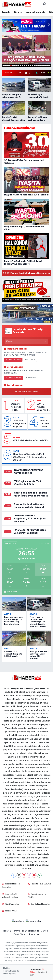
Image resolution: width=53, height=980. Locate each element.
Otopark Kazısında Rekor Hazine (16, 407)
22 (44, 65)
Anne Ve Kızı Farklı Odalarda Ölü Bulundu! (45, 423)
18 (36, 65)
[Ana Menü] (48, 4)
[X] (19, 875)
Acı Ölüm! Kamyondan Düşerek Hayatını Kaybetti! (19, 423)
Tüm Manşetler (12, 904)
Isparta (6, 12)
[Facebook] (13, 875)
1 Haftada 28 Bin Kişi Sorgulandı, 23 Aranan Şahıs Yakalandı (29, 518)
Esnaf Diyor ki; (20, 934)
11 (22, 65)
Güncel (44, 931)
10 (20, 65)
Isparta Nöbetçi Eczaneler (11, 885)
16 (32, 65)
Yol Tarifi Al (31, 359)
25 (50, 65)
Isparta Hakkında (35, 12)
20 (40, 65)
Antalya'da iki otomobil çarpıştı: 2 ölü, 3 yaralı (13, 654)
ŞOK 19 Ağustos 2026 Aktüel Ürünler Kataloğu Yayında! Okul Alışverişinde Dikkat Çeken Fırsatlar (43, 407)
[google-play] (33, 921)
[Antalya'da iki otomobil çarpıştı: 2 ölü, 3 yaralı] (14, 638)
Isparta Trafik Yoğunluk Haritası (10, 895)
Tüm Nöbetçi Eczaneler (27, 392)
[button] (49, 25)
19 (38, 65)
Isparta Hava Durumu (41, 884)
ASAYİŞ (16, 417)
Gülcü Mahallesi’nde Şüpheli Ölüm (31, 440)
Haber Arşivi (11, 911)
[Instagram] (29, 875)
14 (28, 65)
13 (26, 65)
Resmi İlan (34, 934)
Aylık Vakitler (11, 592)
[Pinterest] (24, 875)
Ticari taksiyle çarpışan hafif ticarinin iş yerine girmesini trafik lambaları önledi (38, 622)
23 (46, 65)
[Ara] (44, 4)
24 (48, 65)
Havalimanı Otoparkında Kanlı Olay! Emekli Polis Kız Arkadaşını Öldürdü (29, 457)
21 (42, 65)
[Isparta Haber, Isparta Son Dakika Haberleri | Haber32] (16, 4)
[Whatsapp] (39, 875)
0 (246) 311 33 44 (14, 359)
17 (34, 65)
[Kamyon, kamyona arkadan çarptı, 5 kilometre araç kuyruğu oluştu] (14, 604)
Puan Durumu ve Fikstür (37, 895)
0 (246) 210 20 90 (14, 377)
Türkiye (18, 12)
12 (24, 65)
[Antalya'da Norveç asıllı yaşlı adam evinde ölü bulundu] (39, 638)
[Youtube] (34, 875)
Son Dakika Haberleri (40, 904)
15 (30, 65)
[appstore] (18, 921)
